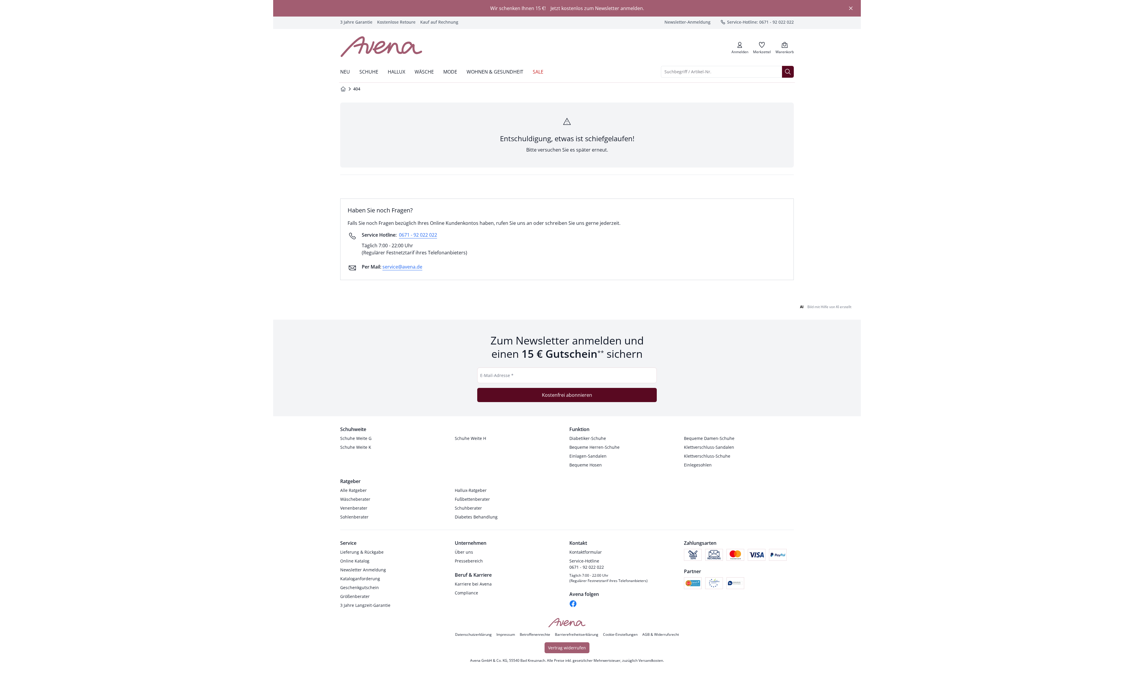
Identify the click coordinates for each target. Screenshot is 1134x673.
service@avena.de (402, 267)
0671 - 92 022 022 (418, 235)
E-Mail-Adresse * (497, 375)
